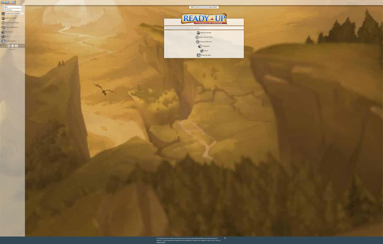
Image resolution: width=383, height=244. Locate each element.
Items (7, 36)
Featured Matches (11, 27)
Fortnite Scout (204, 7)
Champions (9, 32)
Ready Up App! (10, 41)
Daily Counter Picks (12, 23)
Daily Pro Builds (10, 18)
